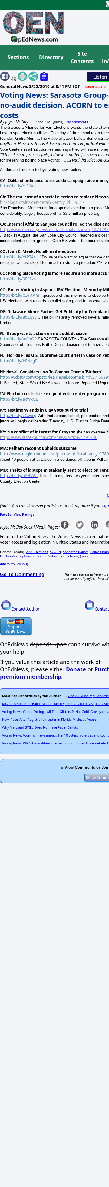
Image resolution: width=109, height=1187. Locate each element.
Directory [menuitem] (51, 57)
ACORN (55, 552)
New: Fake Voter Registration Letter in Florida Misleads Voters (49, 719)
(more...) (86, 556)
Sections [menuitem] (18, 57)
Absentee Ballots (75, 552)
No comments (77, 122)
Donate (76, 669)
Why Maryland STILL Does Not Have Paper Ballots (40, 727)
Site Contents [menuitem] (82, 57)
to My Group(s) (14, 564)
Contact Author (25, 609)
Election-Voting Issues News (56, 556)
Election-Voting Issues (17, 556)
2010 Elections (37, 552)
